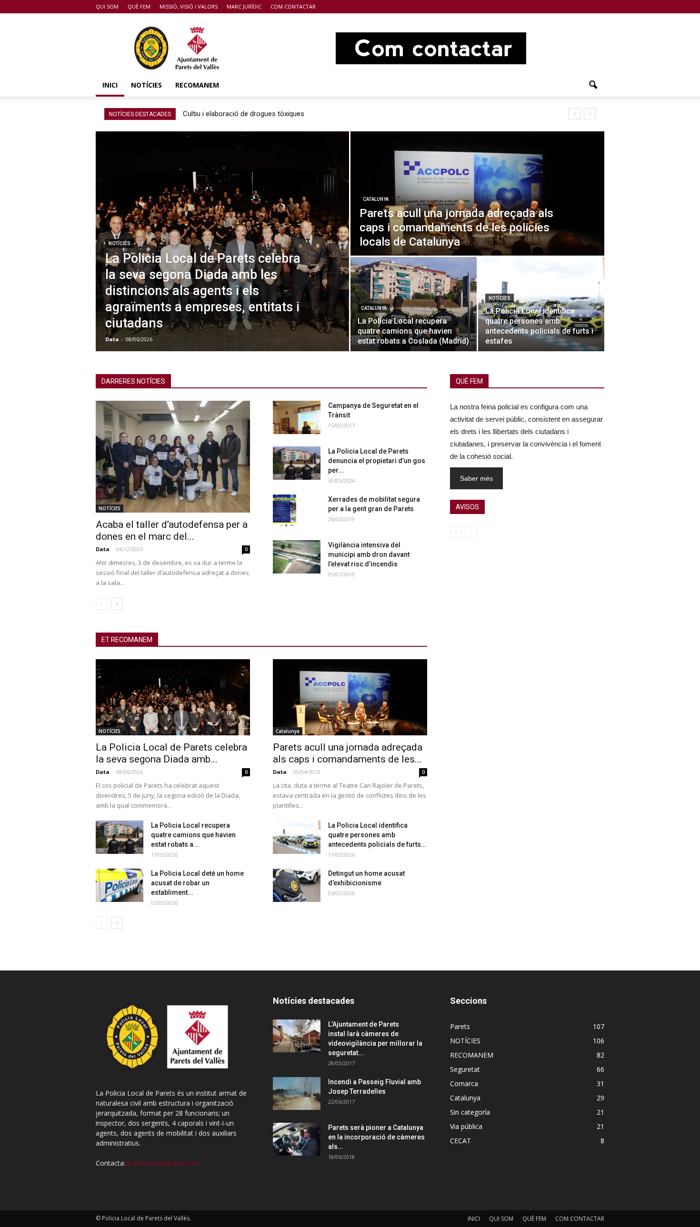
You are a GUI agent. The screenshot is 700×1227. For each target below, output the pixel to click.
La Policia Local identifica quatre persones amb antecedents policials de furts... (377, 834)
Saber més (476, 478)
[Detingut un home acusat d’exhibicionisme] (296, 885)
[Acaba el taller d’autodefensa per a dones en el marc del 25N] (173, 457)
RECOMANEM (197, 84)
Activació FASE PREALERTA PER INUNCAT (251, 113)
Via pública (466, 1126)
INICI (110, 84)
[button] (592, 85)
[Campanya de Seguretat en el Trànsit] (296, 417)
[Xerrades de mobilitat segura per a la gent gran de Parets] (284, 511)
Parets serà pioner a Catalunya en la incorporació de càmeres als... (376, 1137)
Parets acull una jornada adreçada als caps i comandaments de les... (347, 753)
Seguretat (465, 1069)
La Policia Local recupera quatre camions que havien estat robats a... (193, 834)
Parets (460, 1026)
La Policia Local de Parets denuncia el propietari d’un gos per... (376, 460)
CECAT (460, 1140)
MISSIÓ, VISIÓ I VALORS (189, 6)
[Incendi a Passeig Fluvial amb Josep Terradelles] (296, 1093)
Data (112, 339)
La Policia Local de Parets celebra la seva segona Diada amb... (171, 753)
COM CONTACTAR (293, 6)
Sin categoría (470, 1112)
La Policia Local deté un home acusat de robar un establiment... (197, 883)
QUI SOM (107, 6)
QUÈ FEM (139, 6)
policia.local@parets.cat (163, 1163)
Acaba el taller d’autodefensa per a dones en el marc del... (172, 530)
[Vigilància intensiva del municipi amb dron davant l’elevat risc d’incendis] (296, 557)
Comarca (464, 1083)
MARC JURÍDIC (244, 6)
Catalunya (376, 199)
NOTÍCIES (146, 84)
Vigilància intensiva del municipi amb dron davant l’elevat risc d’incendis (369, 554)
